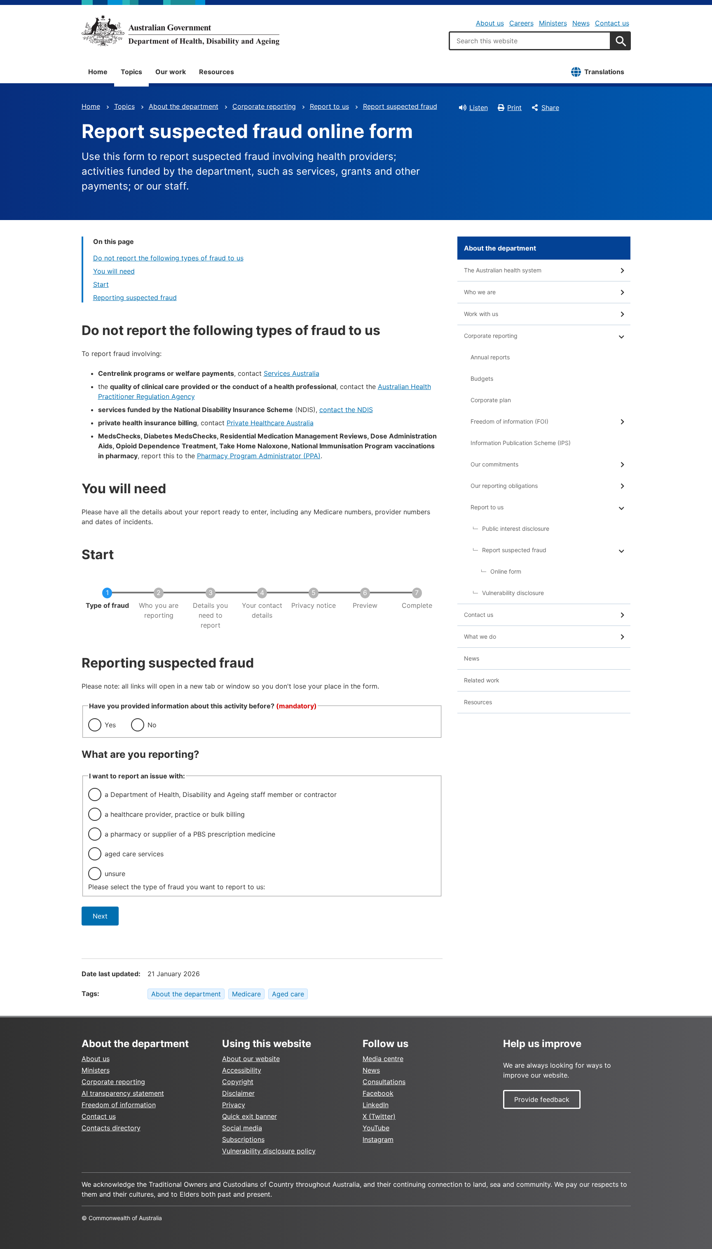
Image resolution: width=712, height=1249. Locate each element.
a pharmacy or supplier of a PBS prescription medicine (190, 834)
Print (514, 107)
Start (101, 284)
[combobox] (530, 40)
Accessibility (241, 1070)
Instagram (378, 1139)
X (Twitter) (379, 1116)
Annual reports (490, 357)
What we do (480, 636)
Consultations (384, 1082)
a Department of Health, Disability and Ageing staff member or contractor (221, 794)
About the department (183, 106)
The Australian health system (502, 270)
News (581, 23)
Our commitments (494, 464)
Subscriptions (243, 1139)
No (152, 725)
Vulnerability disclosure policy (269, 1151)
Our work (170, 72)
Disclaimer (238, 1093)
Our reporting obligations (504, 485)
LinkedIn (376, 1105)
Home (98, 72)
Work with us (481, 313)
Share (550, 107)
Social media (242, 1128)
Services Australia (291, 373)
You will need (114, 271)
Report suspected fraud (400, 106)
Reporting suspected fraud (135, 297)
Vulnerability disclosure (513, 592)
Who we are (480, 291)
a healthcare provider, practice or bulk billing (175, 814)
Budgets (482, 378)
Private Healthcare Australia (270, 423)
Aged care (288, 994)
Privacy (233, 1105)
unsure (115, 873)
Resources (216, 72)
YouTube (376, 1128)
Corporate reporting (264, 106)
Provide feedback (541, 1099)
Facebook (378, 1093)
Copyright (237, 1082)
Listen (478, 107)
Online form (505, 571)
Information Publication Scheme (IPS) (521, 442)
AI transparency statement (123, 1093)
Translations (604, 72)
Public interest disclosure (515, 528)
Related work (481, 680)
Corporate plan (491, 399)
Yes (110, 725)
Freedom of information (119, 1105)
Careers (521, 23)
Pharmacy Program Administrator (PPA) (259, 456)
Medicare (246, 994)
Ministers (553, 23)
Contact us (612, 23)
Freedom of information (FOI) (509, 421)
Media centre (383, 1059)
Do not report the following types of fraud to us (168, 258)
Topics (131, 72)
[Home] (180, 30)
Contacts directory (111, 1128)
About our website (251, 1059)
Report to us (329, 106)
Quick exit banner (249, 1116)
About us (490, 23)
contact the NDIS (346, 409)
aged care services (134, 854)
